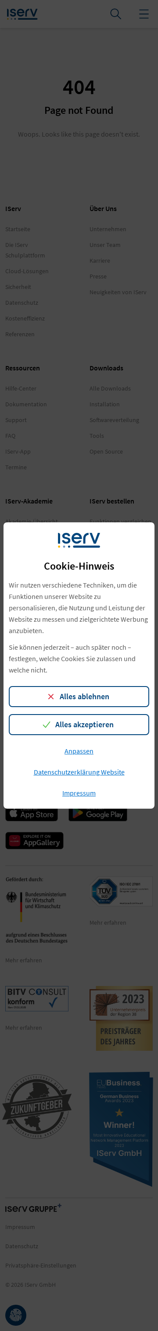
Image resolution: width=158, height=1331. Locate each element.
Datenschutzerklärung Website (79, 772)
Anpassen (79, 750)
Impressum (79, 793)
